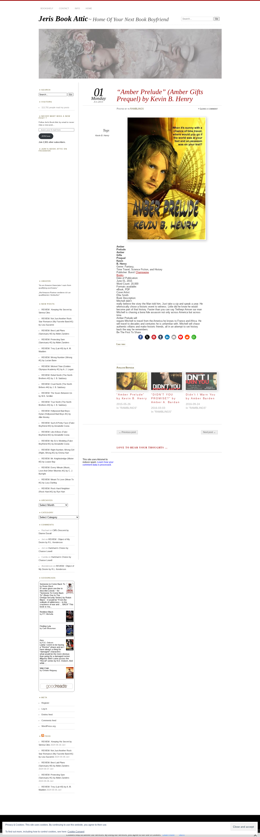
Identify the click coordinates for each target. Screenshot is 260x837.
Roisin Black (47, 586)
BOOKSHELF (47, 8)
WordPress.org (48, 726)
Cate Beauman (49, 628)
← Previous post (127, 432)
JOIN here (45, 136)
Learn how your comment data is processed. (98, 463)
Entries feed (47, 714)
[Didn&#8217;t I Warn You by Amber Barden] (201, 381)
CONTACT (64, 8)
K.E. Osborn (47, 643)
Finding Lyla (45, 626)
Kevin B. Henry (102, 135)
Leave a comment (209, 108)
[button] (140, 337)
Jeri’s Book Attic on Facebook (53, 150)
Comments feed (48, 720)
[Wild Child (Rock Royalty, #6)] (69, 678)
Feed (48, 736)
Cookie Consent (76, 831)
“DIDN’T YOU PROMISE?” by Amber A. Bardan (165, 398)
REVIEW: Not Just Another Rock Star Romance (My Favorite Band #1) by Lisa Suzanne (56, 321)
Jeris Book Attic (63, 18)
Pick (42, 640)
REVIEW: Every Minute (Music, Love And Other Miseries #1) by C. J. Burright (56, 470)
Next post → (209, 432)
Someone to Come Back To (52, 584)
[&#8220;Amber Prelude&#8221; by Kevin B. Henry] (131, 381)
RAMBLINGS (137, 108)
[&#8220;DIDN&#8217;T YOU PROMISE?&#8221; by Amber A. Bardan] (166, 381)
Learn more (169, 835)
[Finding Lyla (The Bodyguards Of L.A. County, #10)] (69, 636)
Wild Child (44, 668)
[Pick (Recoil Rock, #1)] (69, 649)
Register (45, 703)
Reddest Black (46, 612)
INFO (77, 8)
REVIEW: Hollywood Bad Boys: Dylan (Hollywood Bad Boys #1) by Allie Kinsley (55, 414)
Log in (44, 709)
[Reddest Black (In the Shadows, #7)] (69, 621)
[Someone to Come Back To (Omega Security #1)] (69, 593)
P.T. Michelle (47, 614)
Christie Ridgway (49, 670)
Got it (181, 835)
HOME (89, 8)
